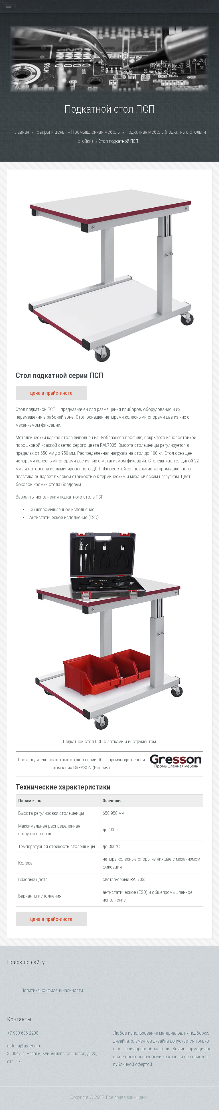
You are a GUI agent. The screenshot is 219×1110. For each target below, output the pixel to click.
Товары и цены (50, 132)
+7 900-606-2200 (22, 1033)
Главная (21, 132)
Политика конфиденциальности (52, 990)
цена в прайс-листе (51, 393)
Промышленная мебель (95, 132)
